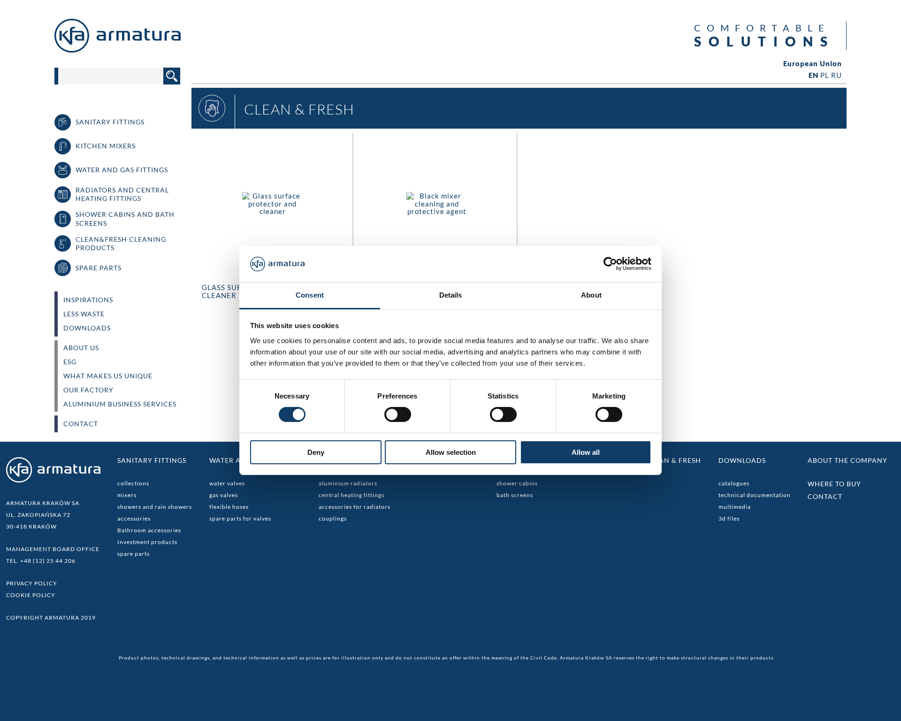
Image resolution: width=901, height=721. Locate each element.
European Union (812, 63)
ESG (69, 362)
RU (836, 75)
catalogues (733, 483)
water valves (227, 483)
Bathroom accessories (149, 530)
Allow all (586, 452)
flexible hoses (229, 506)
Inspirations (88, 300)
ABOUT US (81, 348)
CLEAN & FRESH (673, 460)
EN (813, 75)
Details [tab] (450, 295)
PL (824, 75)
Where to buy (834, 484)
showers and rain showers (154, 506)
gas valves (223, 495)
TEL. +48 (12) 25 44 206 (41, 560)
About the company (847, 460)
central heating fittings (351, 495)
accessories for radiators (354, 506)
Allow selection (451, 452)
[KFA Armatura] (117, 50)
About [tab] (591, 295)
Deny (315, 452)
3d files (729, 518)
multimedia (734, 506)
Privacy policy (31, 583)
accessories (134, 518)
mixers (127, 495)
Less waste (84, 314)
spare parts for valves (240, 518)
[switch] (397, 414)
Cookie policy (30, 594)
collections (133, 483)
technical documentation (754, 495)
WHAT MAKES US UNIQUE (108, 376)
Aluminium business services (119, 404)
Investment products (147, 541)
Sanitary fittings (151, 460)
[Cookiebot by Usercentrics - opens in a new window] (610, 264)
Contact (80, 424)
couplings (333, 518)
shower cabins (517, 483)
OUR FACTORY (88, 390)
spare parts (133, 553)
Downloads (87, 328)
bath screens (514, 495)
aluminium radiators (348, 483)
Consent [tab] (310, 295)
